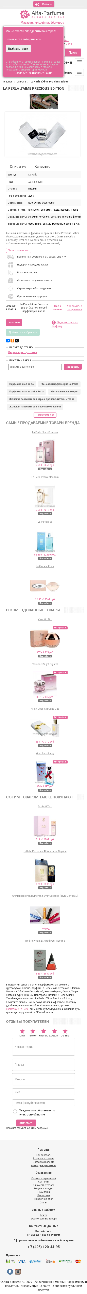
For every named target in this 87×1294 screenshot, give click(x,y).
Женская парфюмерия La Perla (59, 384)
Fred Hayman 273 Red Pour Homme (45, 940)
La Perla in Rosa (45, 566)
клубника (44, 216)
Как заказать (43, 1155)
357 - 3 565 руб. (45, 652)
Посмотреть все (45, 415)
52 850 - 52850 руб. (45, 554)
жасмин (33, 216)
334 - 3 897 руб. (45, 786)
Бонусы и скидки (43, 1188)
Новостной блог (43, 1199)
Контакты (43, 1181)
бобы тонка (34, 223)
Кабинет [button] (47, 4)
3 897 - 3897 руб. (45, 973)
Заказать (73, 366)
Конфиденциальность (43, 1165)
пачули (76, 223)
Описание (18, 166)
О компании (44, 1192)
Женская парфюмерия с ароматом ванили (35, 406)
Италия (32, 188)
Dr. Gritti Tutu (45, 806)
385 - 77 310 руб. (45, 741)
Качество (42, 166)
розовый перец (69, 209)
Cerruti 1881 (45, 619)
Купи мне (14, 322)
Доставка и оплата (43, 1162)
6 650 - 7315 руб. (45, 510)
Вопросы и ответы (43, 1158)
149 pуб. (45, 928)
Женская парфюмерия (64, 391)
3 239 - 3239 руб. (45, 884)
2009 (31, 195)
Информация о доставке (22, 352)
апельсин (33, 209)
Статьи (43, 1202)
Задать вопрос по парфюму (65, 324)
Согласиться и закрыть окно (33, 73)
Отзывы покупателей (43, 1178)
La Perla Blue (45, 521)
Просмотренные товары (43, 1218)
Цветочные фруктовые (41, 202)
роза (53, 216)
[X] (17, 340)
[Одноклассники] (12, 340)
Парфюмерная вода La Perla (26, 391)
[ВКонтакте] (8, 340)
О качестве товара (43, 1185)
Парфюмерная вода (21, 384)
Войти (43, 1215)
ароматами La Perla (17, 1009)
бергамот (46, 209)
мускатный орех (61, 223)
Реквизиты (43, 1195)
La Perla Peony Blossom (45, 477)
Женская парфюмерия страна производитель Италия (41, 399)
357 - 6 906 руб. (45, 697)
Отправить (26, 1123)
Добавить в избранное (23, 332)
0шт (66, 40)
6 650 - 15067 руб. (45, 599)
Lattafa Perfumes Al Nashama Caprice (45, 851)
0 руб (69, 43)
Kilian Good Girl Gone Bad (45, 708)
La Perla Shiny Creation (45, 432)
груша (56, 209)
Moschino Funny (45, 753)
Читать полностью (18, 250)
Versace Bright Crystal (45, 664)
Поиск (73, 52)
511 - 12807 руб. (45, 839)
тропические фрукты (69, 216)
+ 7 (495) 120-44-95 (43, 1247)
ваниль (47, 223)
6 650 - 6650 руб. (45, 465)
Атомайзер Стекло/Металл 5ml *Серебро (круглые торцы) (45, 895)
